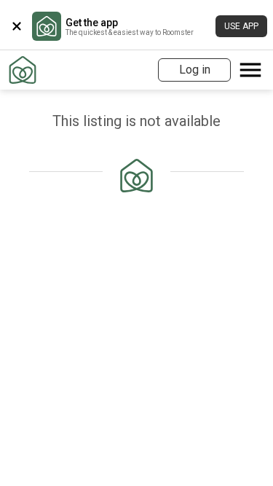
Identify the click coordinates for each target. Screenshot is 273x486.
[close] (17, 26)
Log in (194, 70)
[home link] (22, 70)
